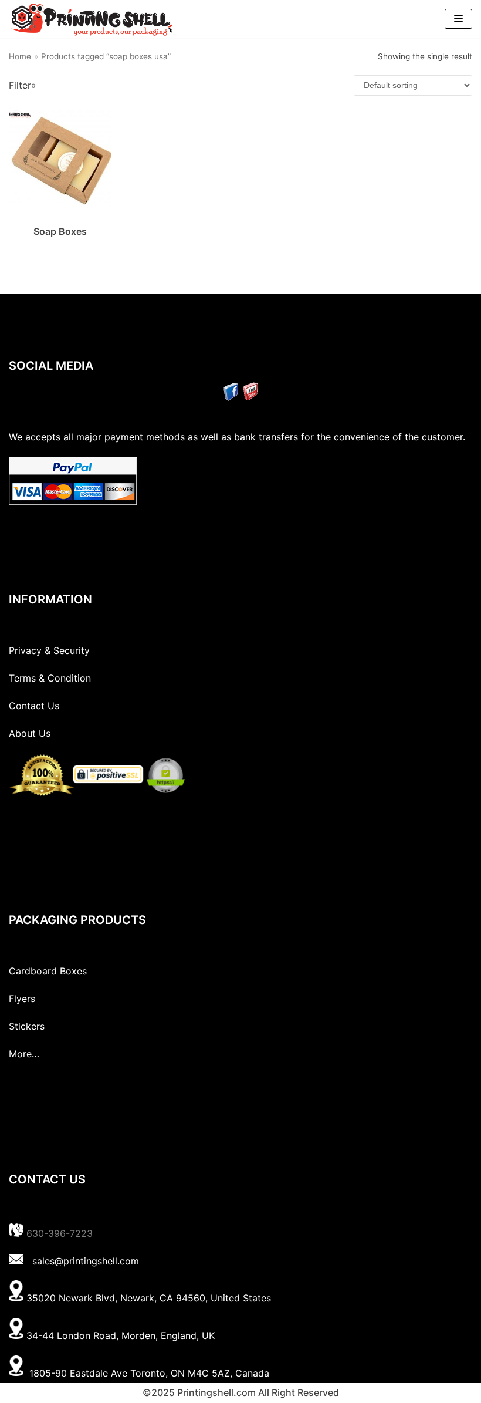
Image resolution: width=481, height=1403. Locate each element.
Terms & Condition (50, 678)
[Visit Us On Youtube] (250, 397)
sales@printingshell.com (85, 1261)
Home (20, 56)
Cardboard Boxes (48, 971)
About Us (29, 733)
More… (24, 1054)
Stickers (27, 1026)
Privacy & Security (49, 650)
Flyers (22, 998)
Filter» (22, 85)
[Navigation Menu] (458, 19)
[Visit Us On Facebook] (230, 397)
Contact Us (34, 705)
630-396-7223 (59, 1233)
